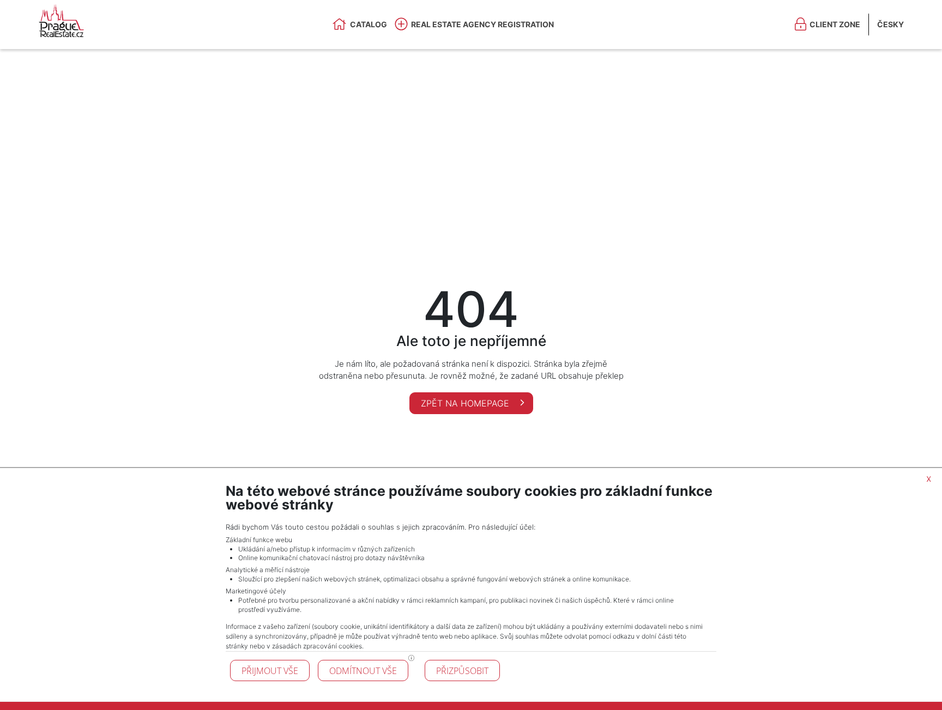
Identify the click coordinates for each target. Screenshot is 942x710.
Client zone (835, 24)
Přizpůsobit (462, 671)
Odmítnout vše (363, 671)
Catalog (368, 24)
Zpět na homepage (466, 403)
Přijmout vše (269, 671)
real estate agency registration (482, 24)
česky (890, 24)
